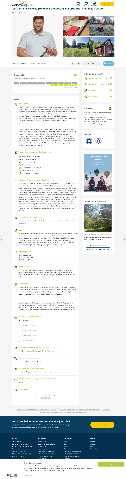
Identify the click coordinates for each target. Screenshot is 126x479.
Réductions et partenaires (19, 456)
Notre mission (42, 458)
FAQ (65, 446)
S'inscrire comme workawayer (21, 449)
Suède (15, 13)
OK (111, 464)
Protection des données (71, 456)
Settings (27, 475)
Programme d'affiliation (45, 456)
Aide (65, 441)
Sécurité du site (45, 398)
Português (93, 449)
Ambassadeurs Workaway (46, 453)
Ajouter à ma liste (92, 64)
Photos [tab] (24, 63)
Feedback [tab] (41, 63)
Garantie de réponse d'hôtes (72, 451)
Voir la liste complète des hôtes (98, 249)
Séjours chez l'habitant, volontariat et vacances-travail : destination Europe (79, 409)
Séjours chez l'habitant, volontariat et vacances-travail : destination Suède (36, 409)
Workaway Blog (42, 441)
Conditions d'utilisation (71, 453)
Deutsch (92, 444)
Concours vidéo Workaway (46, 451)
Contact (109, 64)
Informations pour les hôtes (20, 444)
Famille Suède (105, 409)
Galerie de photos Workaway (46, 444)
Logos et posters (43, 449)
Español (92, 446)
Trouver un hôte (16, 441)
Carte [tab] (32, 63)
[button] (90, 245)
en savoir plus (98, 164)
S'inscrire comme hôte (18, 451)
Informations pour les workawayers (22, 446)
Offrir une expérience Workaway (21, 453)
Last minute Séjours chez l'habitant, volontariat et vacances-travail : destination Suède (63, 412)
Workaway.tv (42, 446)
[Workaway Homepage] (23, 3)
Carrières (67, 458)
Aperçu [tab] (16, 63)
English (92, 441)
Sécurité (66, 444)
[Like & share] (78, 63)
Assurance (67, 449)
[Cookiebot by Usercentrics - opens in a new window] (12, 475)
